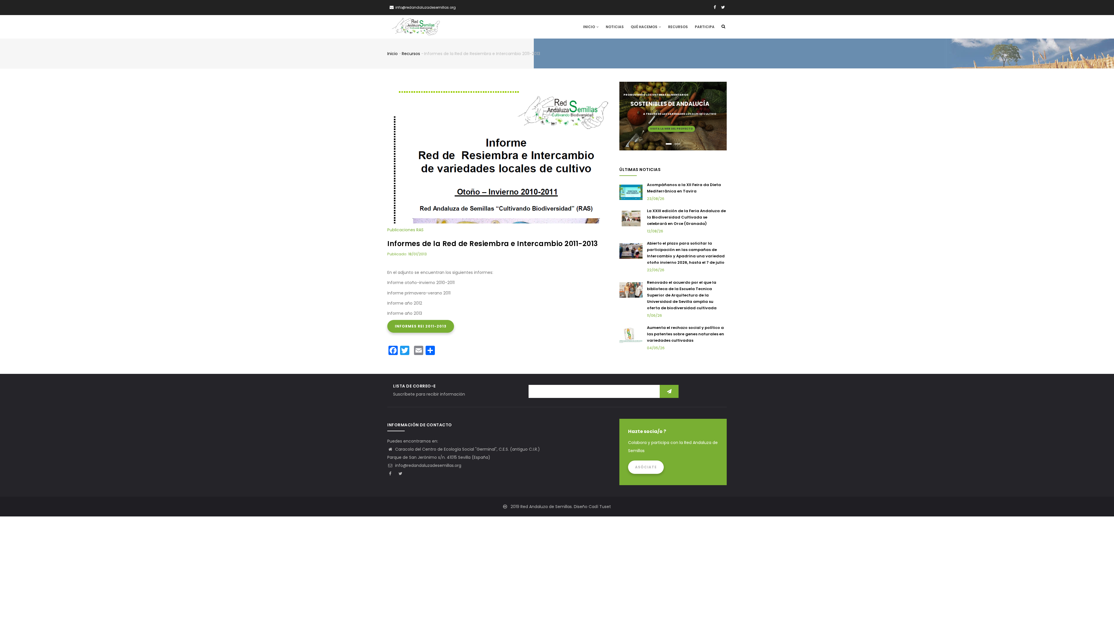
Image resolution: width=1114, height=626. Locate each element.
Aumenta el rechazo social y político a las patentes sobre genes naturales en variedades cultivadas (685, 334)
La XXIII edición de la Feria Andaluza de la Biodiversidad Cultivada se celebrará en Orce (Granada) (686, 217)
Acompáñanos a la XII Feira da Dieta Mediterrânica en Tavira (684, 188)
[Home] (415, 26)
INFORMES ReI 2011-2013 (420, 326)
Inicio (589, 26)
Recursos (678, 26)
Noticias (615, 26)
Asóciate (646, 467)
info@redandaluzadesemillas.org (427, 465)
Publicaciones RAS (405, 230)
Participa (705, 26)
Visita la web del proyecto (671, 128)
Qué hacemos (644, 26)
